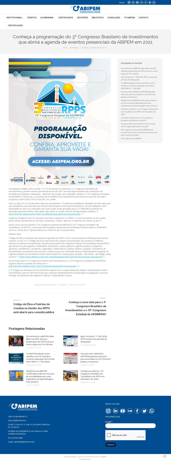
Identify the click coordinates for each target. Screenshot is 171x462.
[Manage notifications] (165, 456)
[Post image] (16, 341)
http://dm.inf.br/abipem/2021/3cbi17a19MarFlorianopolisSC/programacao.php (44, 214)
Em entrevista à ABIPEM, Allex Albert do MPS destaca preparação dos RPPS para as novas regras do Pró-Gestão (40, 340)
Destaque (46, 285)
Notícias (53, 285)
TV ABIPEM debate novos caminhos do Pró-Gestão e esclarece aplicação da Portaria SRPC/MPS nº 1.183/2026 (40, 357)
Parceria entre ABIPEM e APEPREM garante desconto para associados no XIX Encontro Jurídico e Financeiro (96, 357)
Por (62, 285)
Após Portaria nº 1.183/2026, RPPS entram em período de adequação (94, 339)
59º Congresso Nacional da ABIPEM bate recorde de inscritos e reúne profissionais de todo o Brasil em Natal (139, 132)
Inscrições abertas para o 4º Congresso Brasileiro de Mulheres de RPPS (137, 119)
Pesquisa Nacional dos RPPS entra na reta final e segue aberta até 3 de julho (138, 125)
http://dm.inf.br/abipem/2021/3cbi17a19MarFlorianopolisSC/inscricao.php (42, 266)
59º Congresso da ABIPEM (131, 138)
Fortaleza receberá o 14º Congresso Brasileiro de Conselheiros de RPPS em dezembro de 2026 (92, 375)
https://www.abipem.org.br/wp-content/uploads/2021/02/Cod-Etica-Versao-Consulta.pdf (60, 256)
